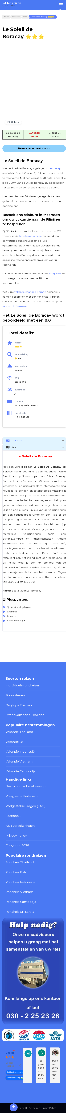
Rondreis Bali (16, 872)
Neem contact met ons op (25, 786)
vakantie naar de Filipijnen (30, 291)
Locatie (19, 401)
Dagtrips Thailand (19, 705)
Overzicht (17, 440)
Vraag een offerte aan (22, 796)
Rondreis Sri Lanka (20, 912)
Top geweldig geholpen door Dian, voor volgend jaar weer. (41, 1069)
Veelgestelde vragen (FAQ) (25, 806)
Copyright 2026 (17, 845)
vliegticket (55, 273)
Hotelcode (20, 413)
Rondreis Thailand (20, 862)
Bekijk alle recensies (15, 1072)
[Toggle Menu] (61, 4)
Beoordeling (21, 354)
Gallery (15, 122)
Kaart (14, 447)
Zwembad (20, 390)
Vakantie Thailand (19, 732)
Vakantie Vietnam (19, 761)
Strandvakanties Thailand (25, 715)
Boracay (55, 168)
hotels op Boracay (30, 235)
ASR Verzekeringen (20, 826)
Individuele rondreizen (23, 685)
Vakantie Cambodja (21, 771)
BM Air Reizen (11, 3)
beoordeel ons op (13, 1078)
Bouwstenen (15, 695)
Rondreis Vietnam (19, 892)
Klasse (18, 343)
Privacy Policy (16, 835)
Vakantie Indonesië (20, 751)
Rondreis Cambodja (21, 902)
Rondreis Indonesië (20, 882)
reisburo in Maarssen (15, 306)
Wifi (17, 378)
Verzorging (21, 366)
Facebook (13, 816)
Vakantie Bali (15, 742)
